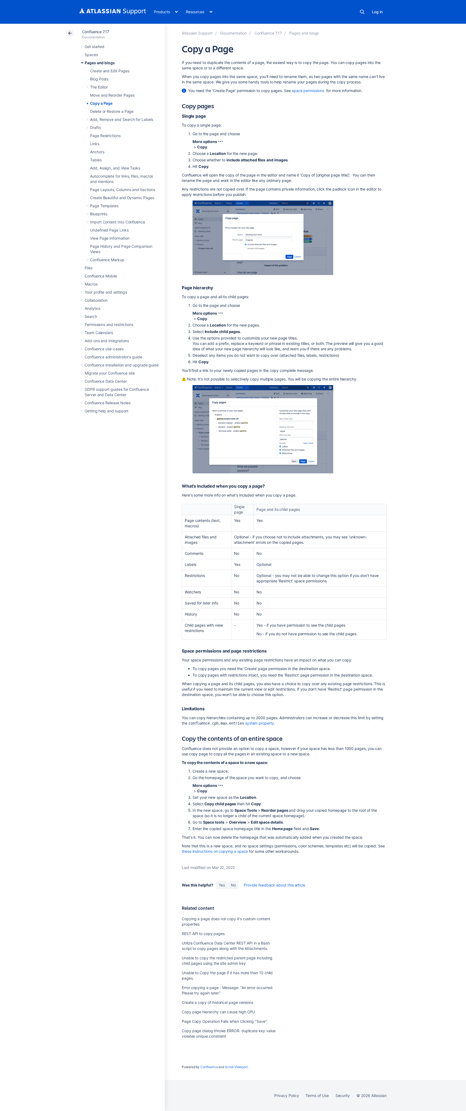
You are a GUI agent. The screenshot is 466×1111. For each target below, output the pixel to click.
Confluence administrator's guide (113, 357)
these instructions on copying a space (215, 851)
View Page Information (109, 238)
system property (259, 723)
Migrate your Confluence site (110, 373)
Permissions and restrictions (109, 324)
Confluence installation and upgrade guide (122, 365)
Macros (91, 284)
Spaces (91, 54)
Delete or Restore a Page (111, 111)
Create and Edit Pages (109, 71)
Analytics (92, 308)
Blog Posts (99, 79)
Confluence (209, 1067)
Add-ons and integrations (107, 340)
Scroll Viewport (236, 1067)
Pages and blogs (100, 62)
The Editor (99, 87)
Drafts (95, 127)
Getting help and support (106, 411)
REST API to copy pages (203, 933)
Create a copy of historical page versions (217, 1002)
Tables (96, 160)
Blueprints (98, 214)
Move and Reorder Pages (112, 95)
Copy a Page (101, 103)
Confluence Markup (107, 259)
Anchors (97, 152)
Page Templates (104, 205)
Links (94, 143)
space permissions (308, 90)
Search (362, 12)
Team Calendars (99, 332)
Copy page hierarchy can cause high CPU (218, 1012)
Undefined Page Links (109, 230)
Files (88, 268)
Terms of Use (317, 1095)
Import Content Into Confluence (117, 222)
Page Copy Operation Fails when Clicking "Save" (224, 1021)
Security (342, 1095)
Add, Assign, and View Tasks (115, 168)
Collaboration (96, 300)
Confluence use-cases (104, 348)
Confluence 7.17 (95, 31)
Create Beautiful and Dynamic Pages (122, 197)
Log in (377, 11)
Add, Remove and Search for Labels (121, 119)
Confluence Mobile (101, 276)
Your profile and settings (106, 292)
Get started (94, 46)
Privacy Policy (286, 1095)
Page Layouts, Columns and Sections (122, 189)
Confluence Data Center (105, 381)
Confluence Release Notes (108, 402)
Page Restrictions (105, 135)
